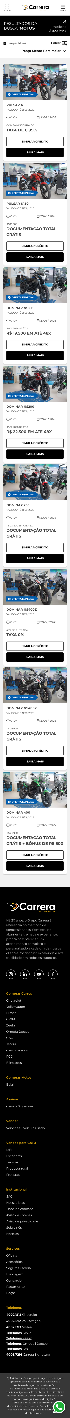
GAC (9, 1038)
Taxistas (12, 1162)
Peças (10, 1293)
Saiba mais (45, 153)
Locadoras (14, 1156)
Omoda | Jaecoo (27, 1343)
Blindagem (15, 1274)
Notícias (12, 1234)
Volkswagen (15, 1007)
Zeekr (10, 1025)
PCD (9, 1056)
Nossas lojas (15, 1203)
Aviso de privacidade (22, 1221)
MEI (9, 1150)
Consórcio (14, 1280)
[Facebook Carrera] (53, 974)
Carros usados (17, 1050)
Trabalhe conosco (19, 1209)
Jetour (11, 1044)
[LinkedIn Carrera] (25, 974)
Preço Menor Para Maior (41, 51)
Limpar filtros (17, 43)
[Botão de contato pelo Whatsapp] (59, 1407)
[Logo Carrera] (35, 7)
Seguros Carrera (18, 1268)
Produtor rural (17, 1168)
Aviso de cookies (19, 1215)
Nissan (11, 1013)
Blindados (14, 1063)
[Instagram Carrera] (11, 974)
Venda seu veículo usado (25, 1128)
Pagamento (15, 1287)
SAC (9, 1196)
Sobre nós (14, 1227)
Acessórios (14, 1262)
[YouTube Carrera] (39, 974)
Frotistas (13, 1175)
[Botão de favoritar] (60, 92)
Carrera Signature (19, 1106)
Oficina (11, 1255)
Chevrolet (13, 1000)
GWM (10, 1019)
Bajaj (10, 1084)
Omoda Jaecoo (18, 1031)
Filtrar (56, 43)
